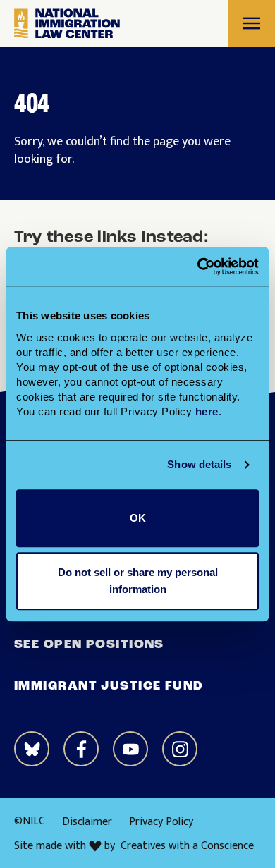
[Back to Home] (67, 23)
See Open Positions (89, 645)
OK (138, 518)
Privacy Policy (161, 821)
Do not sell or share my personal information (138, 580)
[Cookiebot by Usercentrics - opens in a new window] (198, 266)
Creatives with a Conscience (187, 846)
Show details (199, 464)
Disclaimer (87, 821)
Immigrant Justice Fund (109, 686)
